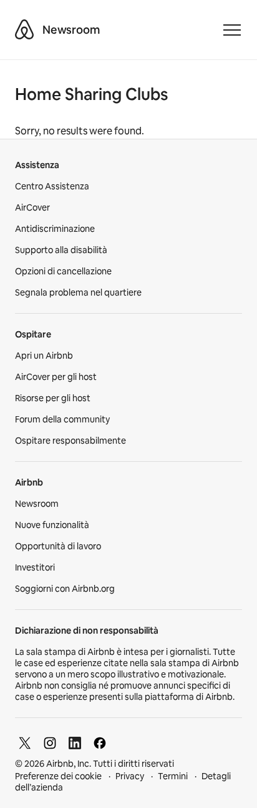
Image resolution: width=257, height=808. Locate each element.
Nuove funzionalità (52, 525)
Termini (173, 776)
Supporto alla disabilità (61, 250)
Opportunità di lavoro (58, 546)
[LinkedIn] (75, 743)
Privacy (129, 776)
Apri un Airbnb (44, 355)
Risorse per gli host (52, 398)
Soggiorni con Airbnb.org (65, 588)
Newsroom (71, 29)
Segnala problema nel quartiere (78, 292)
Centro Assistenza (52, 186)
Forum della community (62, 419)
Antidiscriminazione (55, 228)
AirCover (32, 207)
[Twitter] (25, 743)
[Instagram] (50, 743)
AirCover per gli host (56, 376)
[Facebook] (100, 743)
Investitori (35, 567)
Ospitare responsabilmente (70, 440)
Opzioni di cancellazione (63, 271)
